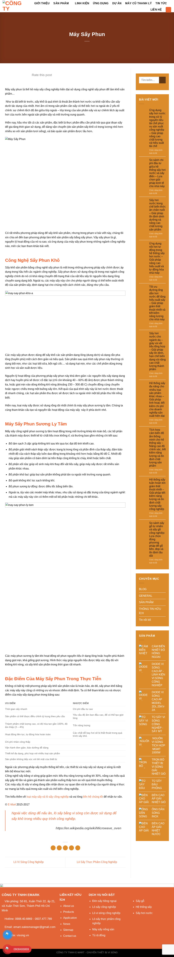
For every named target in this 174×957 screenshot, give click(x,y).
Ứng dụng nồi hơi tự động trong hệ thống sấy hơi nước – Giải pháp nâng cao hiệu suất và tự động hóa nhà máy (157, 258)
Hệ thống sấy (144, 906)
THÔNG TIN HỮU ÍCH (150, 611)
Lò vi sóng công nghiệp (106, 913)
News (66, 923)
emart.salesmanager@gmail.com (34, 927)
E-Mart (12, 804)
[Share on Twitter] (59, 848)
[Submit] (162, 80)
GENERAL (145, 595)
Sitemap (68, 929)
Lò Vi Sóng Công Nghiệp (28, 862)
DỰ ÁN (117, 3)
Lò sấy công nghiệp (104, 906)
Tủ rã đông (98, 935)
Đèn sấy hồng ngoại (104, 901)
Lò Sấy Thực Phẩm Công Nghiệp (97, 862)
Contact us (69, 935)
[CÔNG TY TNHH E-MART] (14, 6)
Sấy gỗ (140, 901)
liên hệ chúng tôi (93, 796)
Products (68, 911)
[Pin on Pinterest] (71, 848)
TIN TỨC (161, 3)
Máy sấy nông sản (103, 929)
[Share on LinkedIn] (78, 848)
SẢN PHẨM (61, 3)
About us (68, 905)
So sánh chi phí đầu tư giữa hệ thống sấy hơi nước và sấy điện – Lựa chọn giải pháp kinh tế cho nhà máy (157, 173)
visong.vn (23, 935)
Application (70, 917)
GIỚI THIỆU (42, 3)
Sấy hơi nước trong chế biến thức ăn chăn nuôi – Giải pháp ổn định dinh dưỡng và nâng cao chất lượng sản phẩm (157, 215)
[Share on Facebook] (53, 848)
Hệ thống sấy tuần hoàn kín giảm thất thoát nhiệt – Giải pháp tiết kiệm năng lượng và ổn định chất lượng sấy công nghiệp (157, 494)
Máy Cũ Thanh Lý (138, 3)
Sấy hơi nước (144, 913)
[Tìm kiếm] (168, 10)
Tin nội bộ (145, 619)
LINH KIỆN (82, 3)
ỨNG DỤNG (101, 3)
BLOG (142, 589)
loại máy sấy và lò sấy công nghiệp (48, 796)
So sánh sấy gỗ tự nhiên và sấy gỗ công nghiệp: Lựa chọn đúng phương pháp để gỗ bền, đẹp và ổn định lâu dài (157, 539)
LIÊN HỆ (156, 9)
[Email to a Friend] (65, 848)
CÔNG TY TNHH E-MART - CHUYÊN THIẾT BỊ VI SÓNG (87, 952)
